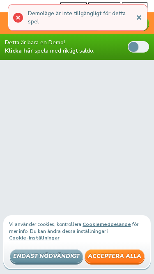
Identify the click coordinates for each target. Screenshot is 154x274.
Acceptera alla (114, 256)
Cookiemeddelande (107, 224)
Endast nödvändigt (46, 256)
